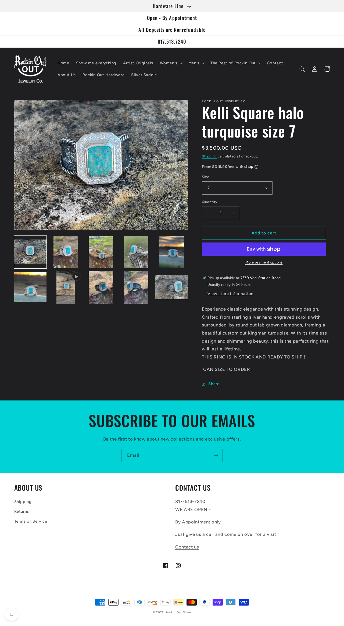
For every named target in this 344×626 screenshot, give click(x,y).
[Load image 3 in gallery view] (101, 252)
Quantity (209, 202)
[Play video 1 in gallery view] (65, 287)
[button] (170, 63)
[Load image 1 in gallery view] (30, 252)
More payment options (264, 262)
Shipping (209, 156)
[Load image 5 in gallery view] (171, 252)
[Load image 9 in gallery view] (171, 287)
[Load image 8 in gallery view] (136, 287)
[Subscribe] (216, 455)
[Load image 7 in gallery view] (101, 287)
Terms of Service (30, 521)
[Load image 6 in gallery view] (30, 287)
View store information (230, 293)
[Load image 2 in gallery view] (65, 252)
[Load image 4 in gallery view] (136, 252)
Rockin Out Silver (179, 612)
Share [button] (213, 383)
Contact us (187, 547)
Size (205, 177)
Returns (21, 511)
